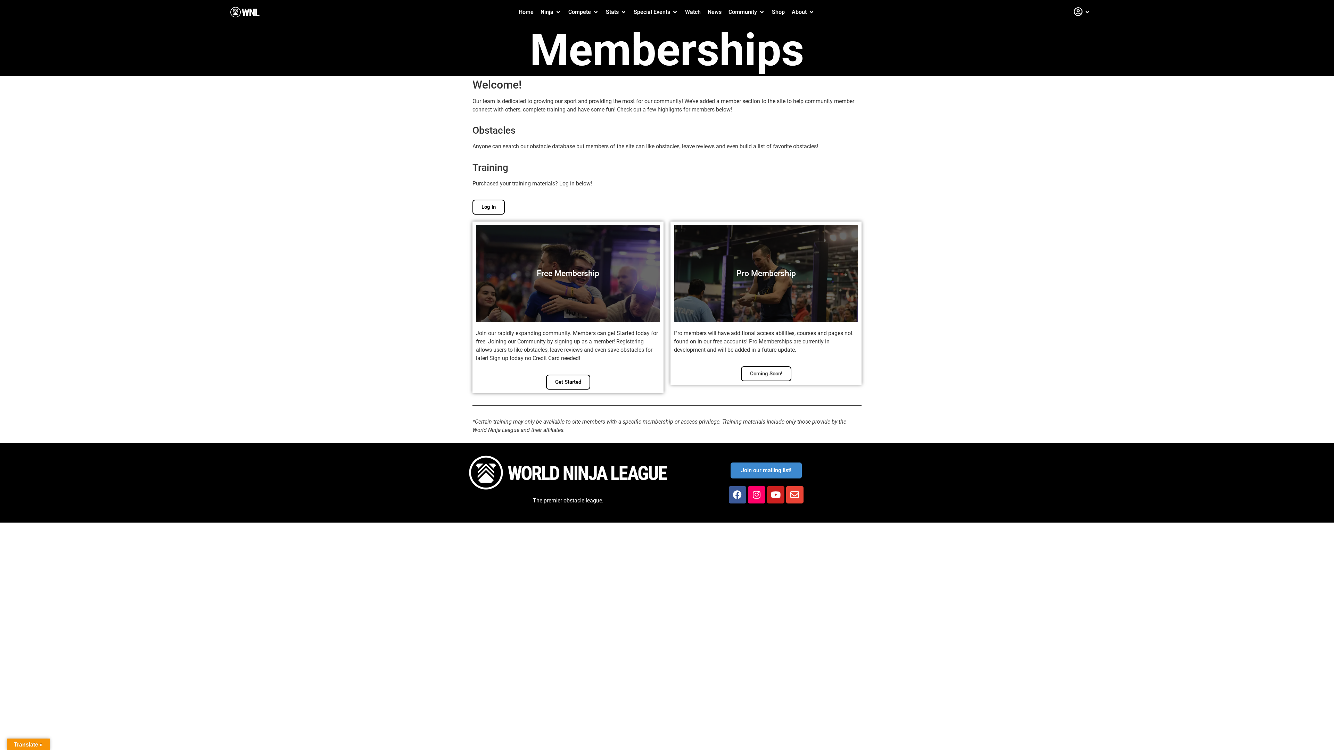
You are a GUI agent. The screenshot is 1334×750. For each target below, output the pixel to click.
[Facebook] (737, 494)
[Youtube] (775, 494)
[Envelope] (795, 494)
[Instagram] (756, 494)
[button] (551, 12)
